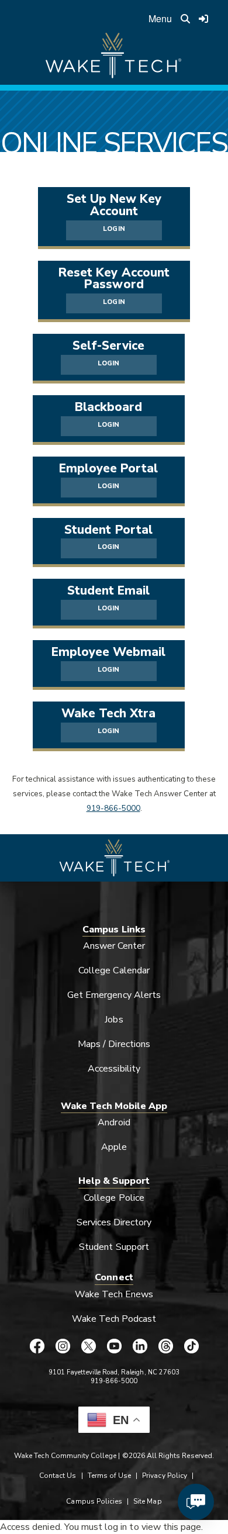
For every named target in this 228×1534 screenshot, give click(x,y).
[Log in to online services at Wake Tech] (204, 19)
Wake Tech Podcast (114, 1318)
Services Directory (114, 1222)
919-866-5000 (113, 808)
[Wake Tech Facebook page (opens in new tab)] (37, 1346)
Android (114, 1122)
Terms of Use (110, 1475)
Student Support (114, 1247)
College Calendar (114, 970)
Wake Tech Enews (114, 1294)
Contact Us (57, 1475)
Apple (114, 1147)
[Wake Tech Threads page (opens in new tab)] (165, 1346)
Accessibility (114, 1068)
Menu (160, 18)
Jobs (114, 1019)
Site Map (147, 1501)
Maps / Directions (114, 1044)
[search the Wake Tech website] (185, 19)
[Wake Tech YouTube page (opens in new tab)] (114, 1346)
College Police (114, 1197)
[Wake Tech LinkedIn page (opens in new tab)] (140, 1346)
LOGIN (114, 228)
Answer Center (114, 945)
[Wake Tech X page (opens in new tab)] (88, 1346)
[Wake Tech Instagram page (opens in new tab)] (62, 1346)
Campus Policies (94, 1501)
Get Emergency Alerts (114, 995)
